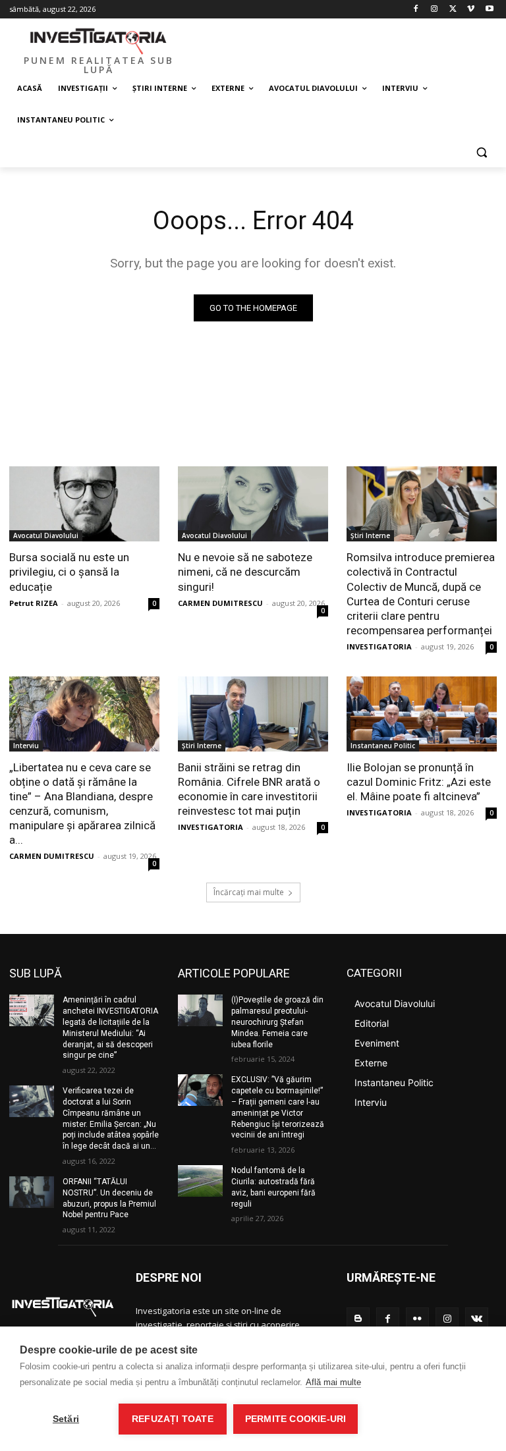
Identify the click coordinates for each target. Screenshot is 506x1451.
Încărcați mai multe (248, 892)
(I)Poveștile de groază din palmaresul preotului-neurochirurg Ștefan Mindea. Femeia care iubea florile (277, 1022)
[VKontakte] (476, 1318)
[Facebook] (416, 9)
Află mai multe (333, 1382)
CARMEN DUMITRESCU (220, 603)
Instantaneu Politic (383, 745)
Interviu (26, 745)
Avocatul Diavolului (45, 535)
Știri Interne (370, 535)
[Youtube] (489, 9)
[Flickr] (417, 1318)
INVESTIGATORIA (379, 646)
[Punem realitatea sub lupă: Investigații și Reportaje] (98, 40)
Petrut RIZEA (33, 603)
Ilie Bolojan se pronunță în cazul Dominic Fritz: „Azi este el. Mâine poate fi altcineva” (419, 782)
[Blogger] (358, 1318)
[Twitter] (453, 9)
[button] (481, 151)
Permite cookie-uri (296, 1419)
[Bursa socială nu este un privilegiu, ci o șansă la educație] (84, 503)
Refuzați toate (172, 1419)
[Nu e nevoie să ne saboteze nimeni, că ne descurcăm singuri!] (253, 503)
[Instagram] (434, 9)
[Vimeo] (470, 9)
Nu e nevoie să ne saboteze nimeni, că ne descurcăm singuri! (245, 572)
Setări (66, 1419)
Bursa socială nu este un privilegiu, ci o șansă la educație (69, 572)
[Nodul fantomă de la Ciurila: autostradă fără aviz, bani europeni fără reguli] (200, 1181)
